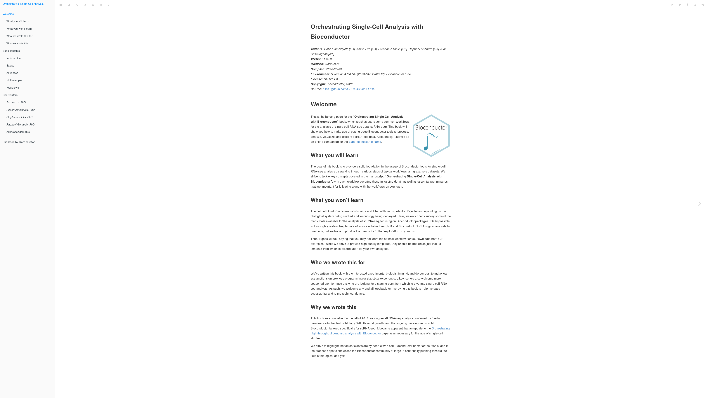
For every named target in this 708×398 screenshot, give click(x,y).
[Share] (703, 4)
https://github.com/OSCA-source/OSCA (349, 89)
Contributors (10, 95)
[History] (93, 4)
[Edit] (85, 4)
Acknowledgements (18, 132)
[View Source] (101, 4)
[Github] (695, 4)
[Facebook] (687, 4)
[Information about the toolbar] (108, 4)
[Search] (69, 4)
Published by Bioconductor (19, 142)
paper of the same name (365, 141)
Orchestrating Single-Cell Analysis (23, 4)
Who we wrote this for (19, 36)
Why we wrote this (17, 43)
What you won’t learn (19, 28)
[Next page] (699, 203)
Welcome (8, 14)
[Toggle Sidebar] (61, 4)
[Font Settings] (77, 4)
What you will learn (17, 21)
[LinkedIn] (672, 4)
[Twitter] (680, 4)
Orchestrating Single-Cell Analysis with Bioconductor (389, 4)
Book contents (11, 51)
